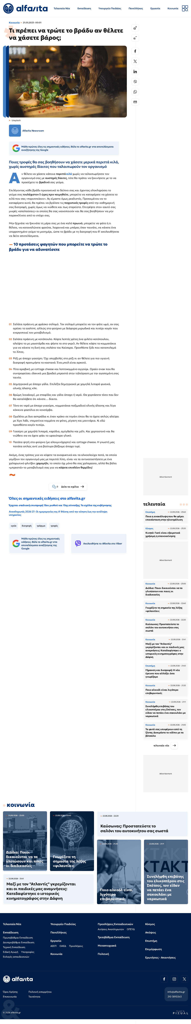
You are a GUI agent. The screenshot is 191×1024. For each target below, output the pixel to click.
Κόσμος (150, 924)
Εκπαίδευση (84, 8)
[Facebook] (135, 51)
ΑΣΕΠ (53, 945)
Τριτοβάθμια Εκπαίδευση (113, 937)
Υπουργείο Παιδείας (109, 8)
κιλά (69, 174)
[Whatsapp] (135, 91)
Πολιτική (103, 954)
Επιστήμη (151, 940)
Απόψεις (150, 932)
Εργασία (155, 8)
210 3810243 (175, 996)
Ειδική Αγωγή (10, 951)
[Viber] (135, 81)
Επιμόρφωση (153, 949)
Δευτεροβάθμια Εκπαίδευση (18, 942)
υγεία (13, 525)
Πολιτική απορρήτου (40, 991)
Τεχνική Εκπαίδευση (14, 947)
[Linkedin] (135, 71)
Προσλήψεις (76, 945)
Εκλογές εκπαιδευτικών (16, 956)
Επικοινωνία (10, 996)
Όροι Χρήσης (10, 991)
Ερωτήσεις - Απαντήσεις (160, 957)
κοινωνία (21, 804)
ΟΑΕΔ (63, 945)
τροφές (54, 525)
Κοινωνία (173, 8)
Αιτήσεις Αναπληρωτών (111, 929)
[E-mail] (135, 102)
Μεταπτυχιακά (107, 945)
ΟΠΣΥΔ (131, 929)
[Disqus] (70, 601)
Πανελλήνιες (136, 8)
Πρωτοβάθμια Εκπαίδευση (18, 937)
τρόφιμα (41, 525)
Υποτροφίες (27, 951)
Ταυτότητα (34, 996)
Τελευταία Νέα (62, 8)
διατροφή (26, 525)
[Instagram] (174, 979)
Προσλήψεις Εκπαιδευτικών (115, 924)
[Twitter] (135, 61)
